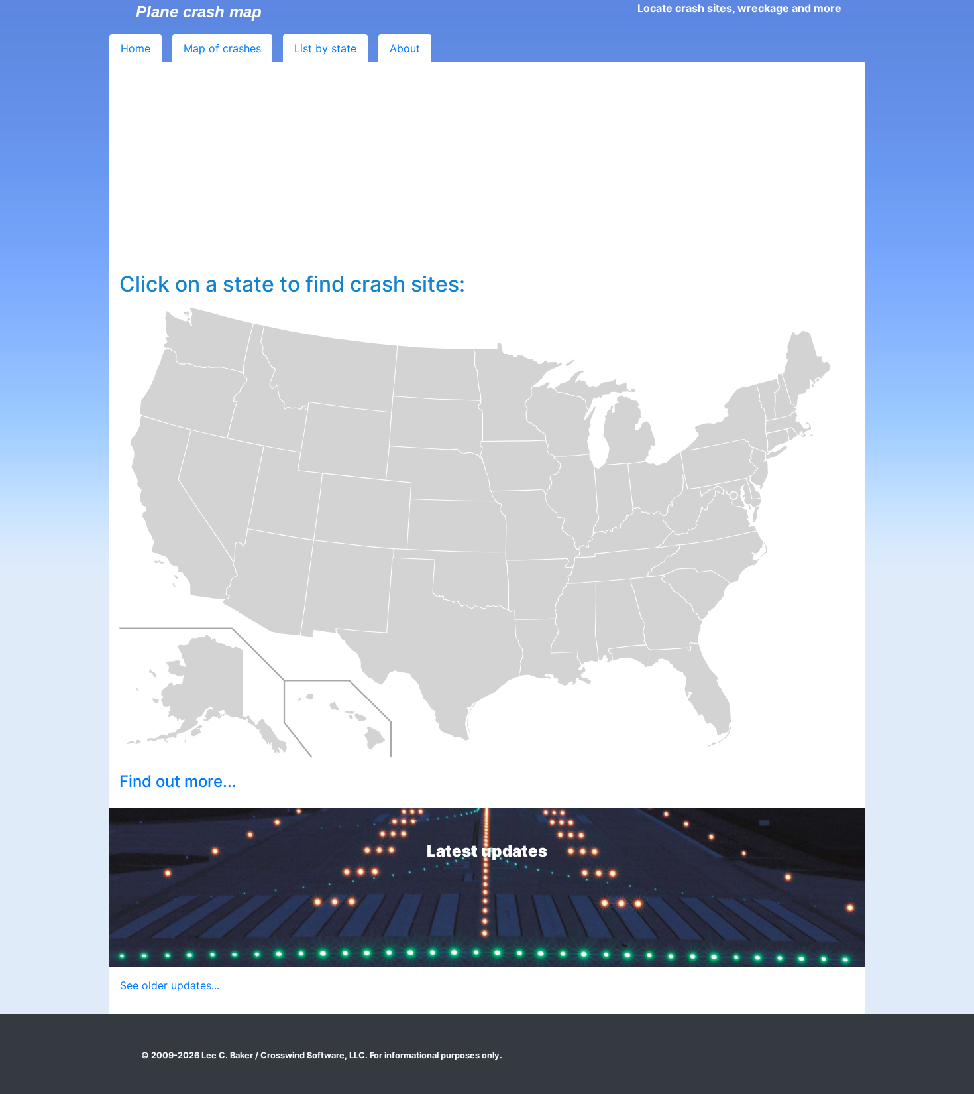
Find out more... (178, 781)
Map (222, 48)
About (405, 48)
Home (135, 48)
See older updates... (169, 985)
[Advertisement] (487, 172)
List (325, 48)
